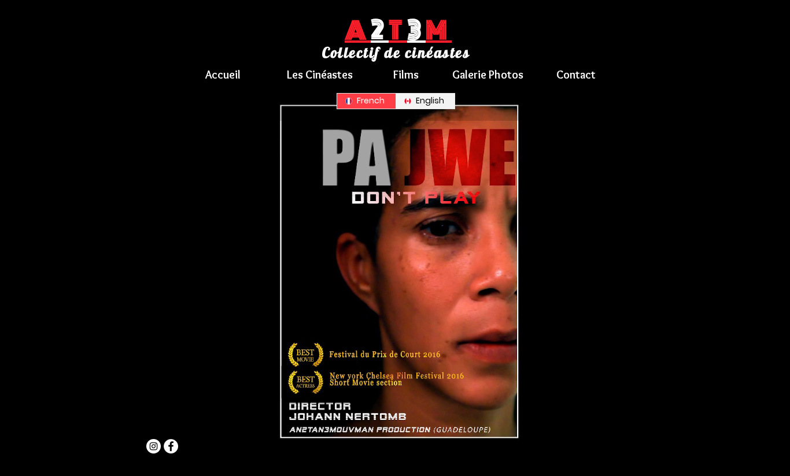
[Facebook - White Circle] (171, 446)
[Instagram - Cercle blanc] (153, 446)
